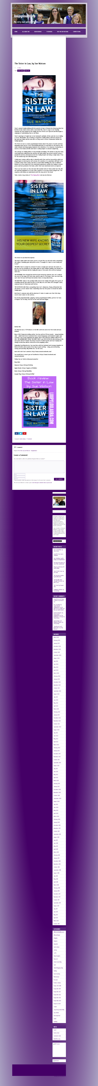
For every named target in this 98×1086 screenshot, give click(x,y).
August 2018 (56, 873)
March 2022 (56, 744)
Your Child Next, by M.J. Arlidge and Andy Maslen (59, 559)
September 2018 (57, 870)
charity (55, 950)
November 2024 (57, 649)
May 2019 (56, 846)
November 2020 (57, 792)
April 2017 (56, 917)
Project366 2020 (57, 1000)
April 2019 (56, 849)
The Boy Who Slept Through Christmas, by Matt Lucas (59, 581)
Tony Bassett (57, 626)
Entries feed (56, 1033)
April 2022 (56, 741)
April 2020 (56, 813)
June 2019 (56, 843)
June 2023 (56, 700)
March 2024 (56, 673)
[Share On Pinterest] (24, 433)
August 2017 (56, 906)
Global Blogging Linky (58, 968)
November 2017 (57, 897)
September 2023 (57, 691)
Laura (19, 67)
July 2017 (56, 909)
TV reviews (49, 31)
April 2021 (56, 777)
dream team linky (57, 962)
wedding (55, 1021)
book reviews (23, 439)
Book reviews (37, 31)
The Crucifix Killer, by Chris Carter (58, 550)
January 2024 (57, 679)
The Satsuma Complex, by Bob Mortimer (59, 576)
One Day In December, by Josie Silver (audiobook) (59, 563)
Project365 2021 (57, 991)
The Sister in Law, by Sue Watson (30, 63)
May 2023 (56, 703)
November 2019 (57, 828)
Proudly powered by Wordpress (60, 1076)
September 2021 (57, 762)
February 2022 (57, 747)
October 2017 (56, 900)
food (55, 965)
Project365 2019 (57, 988)
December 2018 (57, 861)
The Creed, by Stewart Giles (59, 586)
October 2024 (57, 652)
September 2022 (57, 727)
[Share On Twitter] (20, 433)
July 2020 (56, 804)
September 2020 (57, 798)
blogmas (55, 941)
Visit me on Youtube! (62, 31)
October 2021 (56, 759)
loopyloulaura (24, 16)
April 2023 (56, 706)
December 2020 (57, 789)
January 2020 (57, 822)
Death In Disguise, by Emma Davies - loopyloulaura (58, 614)
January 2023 (57, 715)
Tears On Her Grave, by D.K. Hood (59, 572)
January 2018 (56, 891)
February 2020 (57, 819)
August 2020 (56, 801)
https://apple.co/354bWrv (29, 368)
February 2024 (57, 676)
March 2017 (56, 920)
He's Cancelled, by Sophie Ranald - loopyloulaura (58, 606)
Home (16, 31)
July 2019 (56, 840)
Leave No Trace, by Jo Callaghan (58, 554)
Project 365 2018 (57, 985)
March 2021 (56, 780)
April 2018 (56, 882)
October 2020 (57, 795)
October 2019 (56, 831)
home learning (57, 974)
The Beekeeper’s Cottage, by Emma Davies (59, 617)
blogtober (56, 944)
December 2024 (57, 646)
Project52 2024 (57, 1003)
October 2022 (57, 724)
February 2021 (57, 783)
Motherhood (56, 977)
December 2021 (57, 753)
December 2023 (57, 682)
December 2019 (57, 825)
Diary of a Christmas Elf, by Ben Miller (59, 567)
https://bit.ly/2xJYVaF (28, 374)
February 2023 (57, 712)
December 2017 (57, 894)
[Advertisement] (39, 50)
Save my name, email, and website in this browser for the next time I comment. (33, 480)
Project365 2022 (57, 994)
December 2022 (57, 718)
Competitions (76, 31)
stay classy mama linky (59, 1009)
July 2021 (56, 768)
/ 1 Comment (29, 439)
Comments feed (57, 1036)
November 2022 (57, 721)
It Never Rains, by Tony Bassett (58, 628)
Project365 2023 (57, 997)
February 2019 (57, 855)
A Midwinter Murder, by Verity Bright (59, 590)
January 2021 (56, 786)
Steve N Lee (56, 599)
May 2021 (56, 774)
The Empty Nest (35, 175)
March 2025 (56, 637)
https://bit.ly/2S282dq (26, 365)
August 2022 (56, 730)
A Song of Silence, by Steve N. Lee (59, 600)
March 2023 (56, 709)
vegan (55, 1018)
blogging (55, 938)
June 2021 (56, 771)
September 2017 (57, 903)
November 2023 (57, 685)
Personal (55, 980)
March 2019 (56, 852)
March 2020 (56, 816)
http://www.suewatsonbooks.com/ (42, 351)
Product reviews (57, 982)
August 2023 (56, 694)
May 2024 (56, 667)
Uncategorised (57, 1015)
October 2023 (57, 688)
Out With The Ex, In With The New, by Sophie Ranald (59, 609)
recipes (55, 1006)
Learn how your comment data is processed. (42, 482)
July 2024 (56, 661)
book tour (27, 70)
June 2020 (56, 807)
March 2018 (56, 885)
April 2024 (56, 670)
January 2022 (57, 750)
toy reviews (56, 1012)
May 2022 (56, 738)
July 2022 (56, 733)
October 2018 (57, 867)
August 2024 (56, 658)
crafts (55, 953)
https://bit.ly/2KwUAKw (25, 371)
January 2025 (57, 643)
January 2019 (56, 858)
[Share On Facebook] (16, 433)
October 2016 (56, 923)
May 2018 (56, 879)
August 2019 (56, 837)
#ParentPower (57, 935)
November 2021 (57, 756)
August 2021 (56, 765)
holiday (55, 971)
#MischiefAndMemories (59, 932)
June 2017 (56, 912)
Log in (55, 1030)
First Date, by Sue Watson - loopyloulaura (27, 450)
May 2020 (56, 810)
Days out (56, 959)
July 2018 (56, 876)
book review (20, 70)
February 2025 (57, 640)
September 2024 (57, 655)
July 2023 (56, 697)
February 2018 (57, 888)
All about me (25, 31)
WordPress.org (57, 1039)
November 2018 (57, 864)
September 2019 (57, 834)
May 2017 (56, 914)
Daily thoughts (57, 956)
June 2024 (56, 664)
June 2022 (56, 735)
